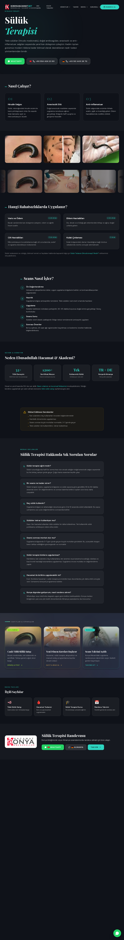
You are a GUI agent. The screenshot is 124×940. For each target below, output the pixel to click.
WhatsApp (16, 61)
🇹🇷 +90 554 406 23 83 (42, 61)
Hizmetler (64, 7)
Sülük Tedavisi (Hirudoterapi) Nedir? (84, 253)
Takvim (75, 7)
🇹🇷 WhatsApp (54, 747)
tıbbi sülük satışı (47, 389)
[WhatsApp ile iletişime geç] (117, 933)
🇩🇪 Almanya (77, 747)
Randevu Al (111, 7)
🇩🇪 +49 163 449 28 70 (74, 61)
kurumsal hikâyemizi (59, 386)
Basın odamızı (42, 386)
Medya (83, 7)
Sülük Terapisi (49, 7)
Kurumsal (94, 7)
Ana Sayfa (38, 7)
